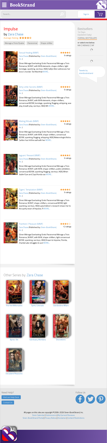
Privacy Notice (50, 417)
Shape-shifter (46, 43)
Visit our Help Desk (11, 397)
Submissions (51, 415)
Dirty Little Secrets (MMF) (31, 87)
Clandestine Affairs (61, 305)
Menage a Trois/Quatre (14, 43)
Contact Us (7, 402)
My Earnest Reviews (66, 415)
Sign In (86, 14)
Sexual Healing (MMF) (29, 52)
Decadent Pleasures (14, 373)
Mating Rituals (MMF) (29, 121)
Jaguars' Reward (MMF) (29, 155)
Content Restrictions (75, 417)
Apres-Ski (14, 339)
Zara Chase (15, 34)
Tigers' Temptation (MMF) (31, 189)
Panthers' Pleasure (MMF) (31, 223)
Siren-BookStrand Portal (33, 417)
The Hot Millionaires (14, 305)
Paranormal (32, 43)
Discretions (61, 339)
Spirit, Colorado (37, 305)
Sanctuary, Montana (37, 339)
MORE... (46, 71)
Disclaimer (62, 417)
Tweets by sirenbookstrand (86, 72)
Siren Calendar (38, 415)
